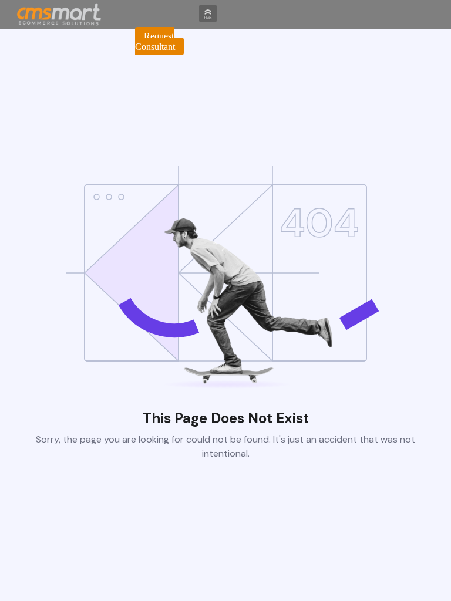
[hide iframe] (208, 19)
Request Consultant (155, 41)
